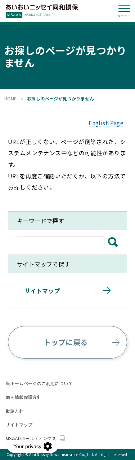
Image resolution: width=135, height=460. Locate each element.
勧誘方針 (15, 411)
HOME (10, 98)
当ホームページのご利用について (39, 383)
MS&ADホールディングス (32, 438)
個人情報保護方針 (23, 397)
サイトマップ (19, 424)
